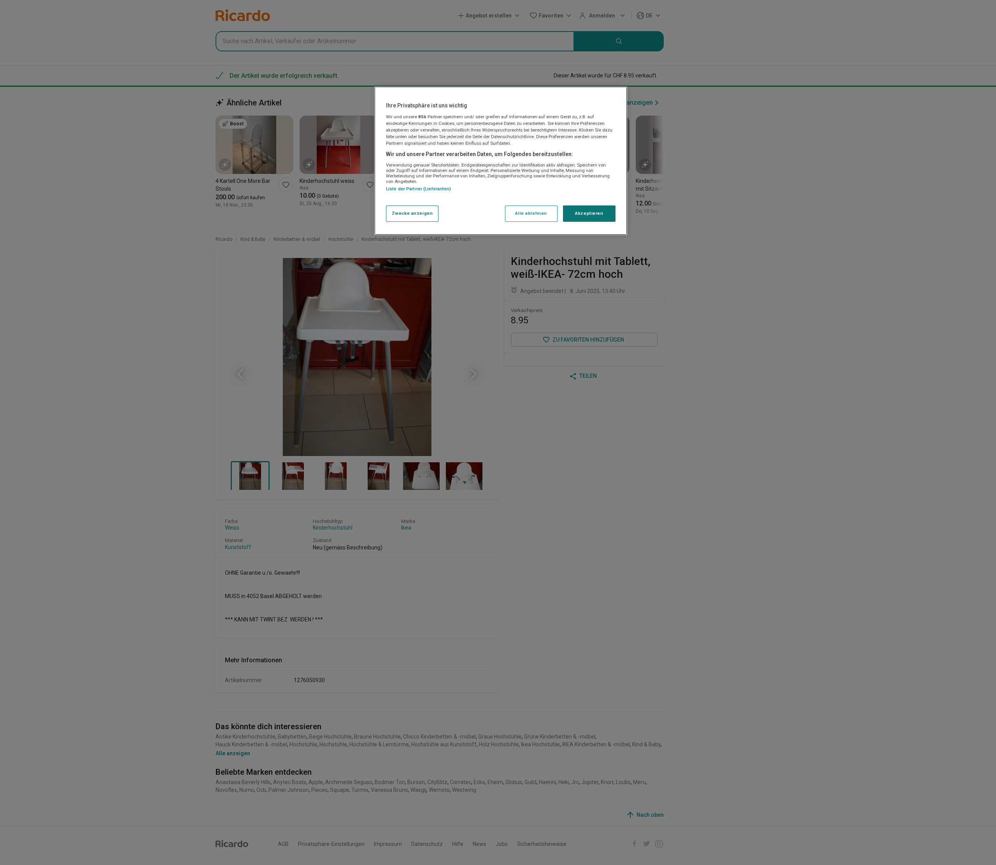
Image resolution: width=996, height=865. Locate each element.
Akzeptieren (589, 213)
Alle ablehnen (531, 213)
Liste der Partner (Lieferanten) (418, 188)
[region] (500, 160)
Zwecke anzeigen (412, 213)
